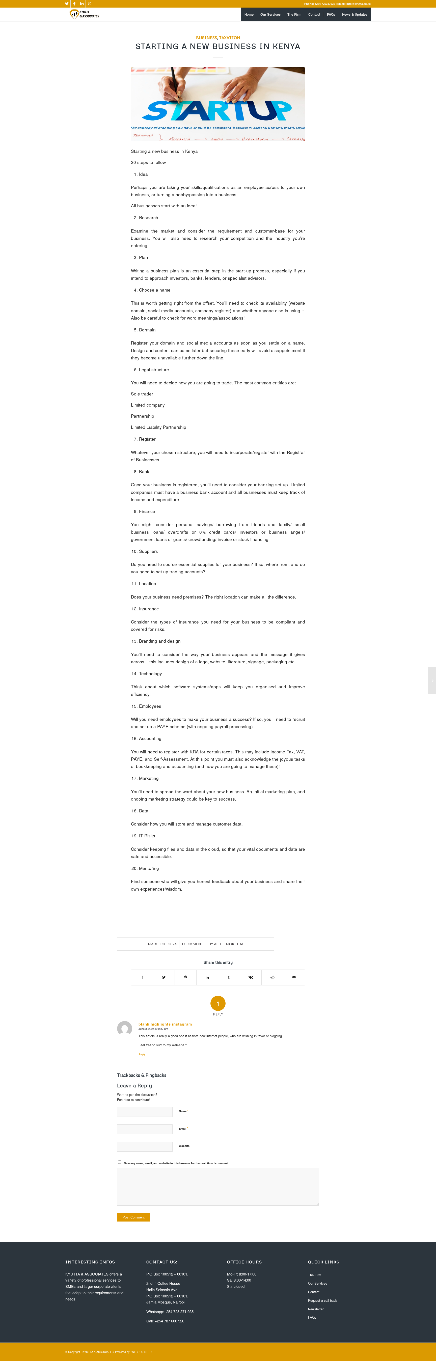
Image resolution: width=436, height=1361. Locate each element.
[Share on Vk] (250, 977)
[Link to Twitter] (66, 4)
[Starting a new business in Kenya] (218, 104)
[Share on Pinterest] (185, 977)
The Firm (314, 1274)
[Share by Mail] (294, 977)
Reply (142, 1054)
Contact (313, 1291)
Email (183, 1128)
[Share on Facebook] (142, 977)
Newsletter (315, 1309)
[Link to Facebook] (74, 4)
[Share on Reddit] (272, 977)
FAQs (312, 1317)
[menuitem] (249, 14)
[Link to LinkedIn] (82, 4)
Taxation (229, 37)
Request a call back (322, 1300)
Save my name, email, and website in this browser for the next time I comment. (176, 1163)
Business (206, 37)
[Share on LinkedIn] (207, 977)
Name (183, 1111)
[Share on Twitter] (164, 977)
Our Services (317, 1283)
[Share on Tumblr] (229, 977)
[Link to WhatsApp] (89, 4)
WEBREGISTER (141, 1352)
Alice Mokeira (228, 944)
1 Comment (192, 944)
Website (184, 1146)
